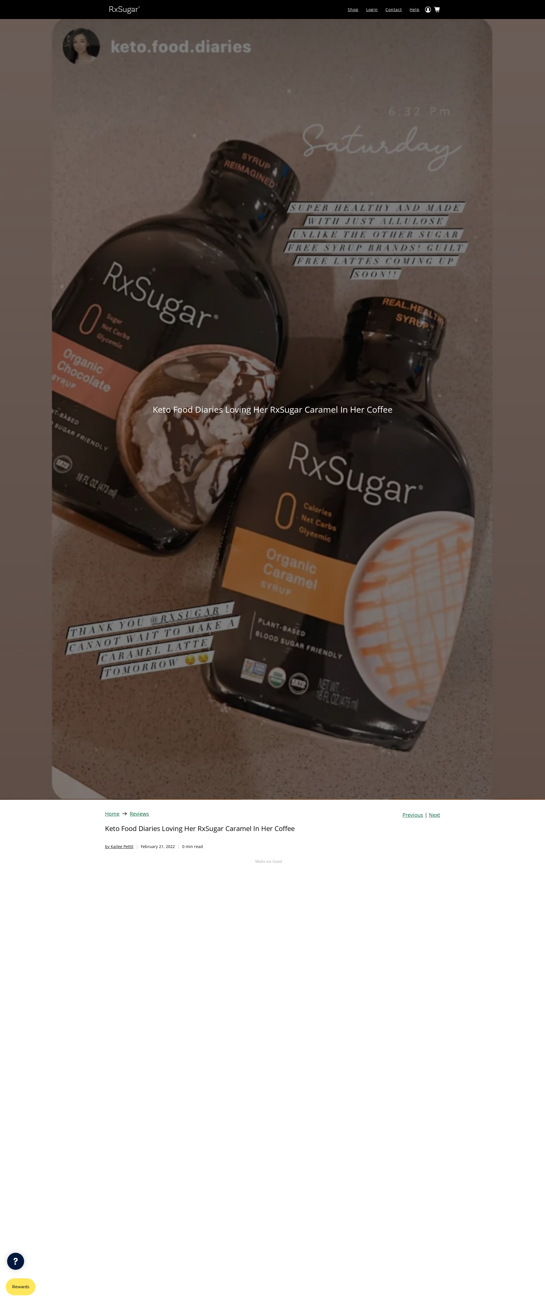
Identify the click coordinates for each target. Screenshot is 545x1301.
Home (112, 813)
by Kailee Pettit (119, 846)
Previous (413, 814)
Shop (353, 9)
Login (372, 9)
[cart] (437, 10)
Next (434, 814)
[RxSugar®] (124, 9)
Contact (393, 9)
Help (415, 9)
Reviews (139, 813)
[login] (428, 9)
